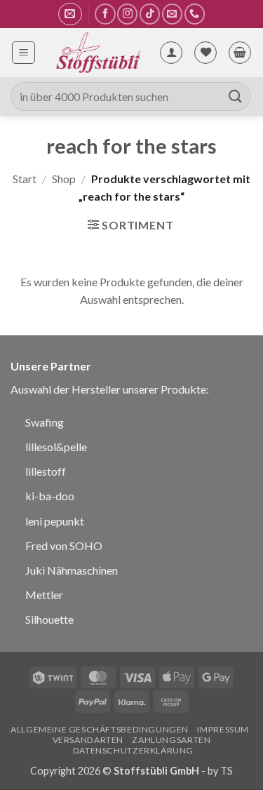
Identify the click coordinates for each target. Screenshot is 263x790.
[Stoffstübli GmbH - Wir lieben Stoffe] (97, 52)
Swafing (44, 422)
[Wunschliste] (205, 52)
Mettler (44, 594)
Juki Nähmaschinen (71, 570)
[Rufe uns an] (194, 14)
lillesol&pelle (56, 446)
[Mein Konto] (171, 52)
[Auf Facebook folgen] (105, 14)
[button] (69, 14)
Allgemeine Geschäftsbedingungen (100, 729)
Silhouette (49, 619)
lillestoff (45, 471)
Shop (64, 178)
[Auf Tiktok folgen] (150, 14)
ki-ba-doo (49, 495)
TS (226, 771)
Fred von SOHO (63, 545)
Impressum (223, 729)
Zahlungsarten (171, 740)
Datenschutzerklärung (133, 750)
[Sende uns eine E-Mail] (172, 14)
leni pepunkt (54, 521)
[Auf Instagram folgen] (127, 14)
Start (24, 178)
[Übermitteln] (236, 96)
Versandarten (88, 740)
